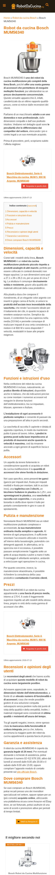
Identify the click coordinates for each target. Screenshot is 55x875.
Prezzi (9, 227)
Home (7, 18)
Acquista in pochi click (36, 186)
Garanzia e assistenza (17, 236)
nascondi (32, 206)
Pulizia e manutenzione (17, 223)
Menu (4, 5)
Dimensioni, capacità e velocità (21, 211)
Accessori (11, 219)
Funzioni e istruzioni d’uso (18, 215)
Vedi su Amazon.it (29, 821)
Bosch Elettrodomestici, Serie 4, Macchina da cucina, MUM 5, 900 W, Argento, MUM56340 (26, 177)
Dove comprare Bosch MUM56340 (23, 240)
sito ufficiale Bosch (27, 772)
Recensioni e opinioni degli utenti (21, 232)
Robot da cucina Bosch (24, 18)
